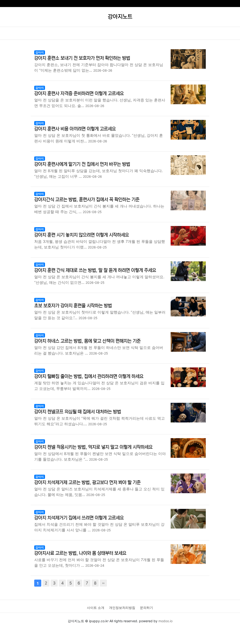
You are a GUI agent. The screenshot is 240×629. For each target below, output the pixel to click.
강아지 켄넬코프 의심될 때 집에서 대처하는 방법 (77, 411)
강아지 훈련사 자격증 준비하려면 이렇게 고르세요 (79, 93)
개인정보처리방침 (122, 608)
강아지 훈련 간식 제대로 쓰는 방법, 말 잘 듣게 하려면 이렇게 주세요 (95, 270)
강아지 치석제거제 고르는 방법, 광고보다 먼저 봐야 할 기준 (87, 482)
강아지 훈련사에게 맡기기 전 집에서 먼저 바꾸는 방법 (82, 164)
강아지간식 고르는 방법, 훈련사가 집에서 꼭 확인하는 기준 (86, 199)
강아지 (39, 52)
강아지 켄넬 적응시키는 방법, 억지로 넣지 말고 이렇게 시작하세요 (93, 447)
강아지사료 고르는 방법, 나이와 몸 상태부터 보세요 (80, 553)
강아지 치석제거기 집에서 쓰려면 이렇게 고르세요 (79, 518)
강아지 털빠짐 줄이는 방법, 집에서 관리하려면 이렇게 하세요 (88, 376)
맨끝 (103, 583)
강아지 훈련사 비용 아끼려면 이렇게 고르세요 (75, 129)
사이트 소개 (95, 608)
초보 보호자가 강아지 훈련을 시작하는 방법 (73, 305)
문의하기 (146, 608)
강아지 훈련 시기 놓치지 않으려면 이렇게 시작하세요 (81, 235)
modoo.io (165, 621)
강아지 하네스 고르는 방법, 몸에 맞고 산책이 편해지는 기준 (87, 341)
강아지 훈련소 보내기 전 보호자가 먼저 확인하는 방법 (82, 58)
